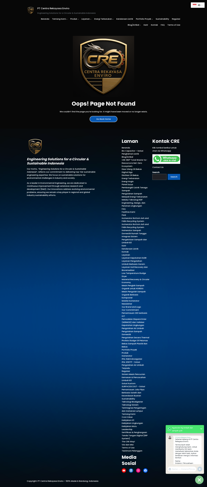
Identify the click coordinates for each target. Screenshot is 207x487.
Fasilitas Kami (128, 212)
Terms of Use (128, 447)
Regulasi (126, 371)
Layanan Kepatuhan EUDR (134, 258)
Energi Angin (128, 181)
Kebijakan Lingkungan (132, 423)
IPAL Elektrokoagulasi (132, 359)
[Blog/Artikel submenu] (140, 25)
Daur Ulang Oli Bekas (132, 169)
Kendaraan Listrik (130, 248)
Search (156, 172)
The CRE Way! (128, 441)
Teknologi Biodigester (132, 401)
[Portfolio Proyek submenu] (152, 19)
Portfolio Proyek (129, 349)
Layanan (126, 255)
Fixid (124, 215)
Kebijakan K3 (128, 420)
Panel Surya (127, 184)
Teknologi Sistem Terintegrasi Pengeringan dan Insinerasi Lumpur (134, 408)
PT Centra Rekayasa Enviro (53, 8)
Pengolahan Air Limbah (133, 328)
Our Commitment (130, 310)
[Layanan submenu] (90, 19)
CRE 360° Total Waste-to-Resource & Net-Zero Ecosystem (134, 163)
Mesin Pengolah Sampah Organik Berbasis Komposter (134, 294)
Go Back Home (103, 119)
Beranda (126, 147)
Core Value (127, 417)
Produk (125, 352)
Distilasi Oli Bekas (130, 175)
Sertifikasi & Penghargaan (134, 432)
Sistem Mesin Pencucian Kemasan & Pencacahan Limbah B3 (134, 377)
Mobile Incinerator (130, 300)
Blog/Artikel (127, 157)
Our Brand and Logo (131, 307)
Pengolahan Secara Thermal (135, 337)
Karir (124, 245)
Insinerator (127, 355)
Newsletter (127, 303)
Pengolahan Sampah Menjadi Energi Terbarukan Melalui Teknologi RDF (134, 196)
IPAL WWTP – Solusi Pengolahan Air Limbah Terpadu (133, 365)
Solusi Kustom (128, 383)
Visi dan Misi (128, 444)
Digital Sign (127, 172)
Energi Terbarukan (130, 178)
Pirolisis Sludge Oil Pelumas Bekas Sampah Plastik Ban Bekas (135, 343)
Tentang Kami (128, 414)
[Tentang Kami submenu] (66, 19)
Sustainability (128, 398)
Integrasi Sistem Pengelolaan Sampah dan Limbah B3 (134, 239)
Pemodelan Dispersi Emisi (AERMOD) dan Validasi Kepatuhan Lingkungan (134, 322)
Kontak (125, 251)
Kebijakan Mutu (129, 426)
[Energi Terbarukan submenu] (113, 19)
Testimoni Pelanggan (132, 450)
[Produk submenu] (78, 19)
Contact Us (158, 167)
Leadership (127, 429)
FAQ (124, 209)
